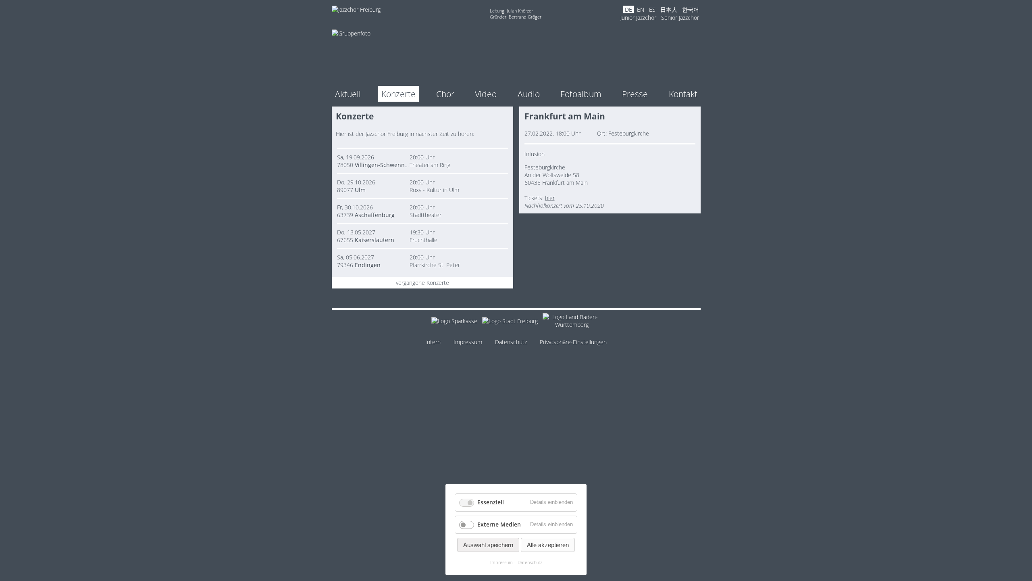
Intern (433, 342)
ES (652, 9)
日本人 (668, 9)
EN (640, 9)
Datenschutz (511, 342)
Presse (635, 94)
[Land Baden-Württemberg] (572, 322)
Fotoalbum (580, 94)
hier (550, 198)
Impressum (468, 342)
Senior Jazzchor (680, 17)
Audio (529, 94)
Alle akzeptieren (548, 544)
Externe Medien (499, 524)
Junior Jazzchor (638, 17)
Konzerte (398, 94)
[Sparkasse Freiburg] (454, 322)
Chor (445, 94)
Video (486, 94)
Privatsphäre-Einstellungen (573, 342)
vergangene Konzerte (422, 282)
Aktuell (348, 94)
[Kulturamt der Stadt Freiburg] (510, 322)
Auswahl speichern (488, 544)
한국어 (690, 9)
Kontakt (683, 94)
